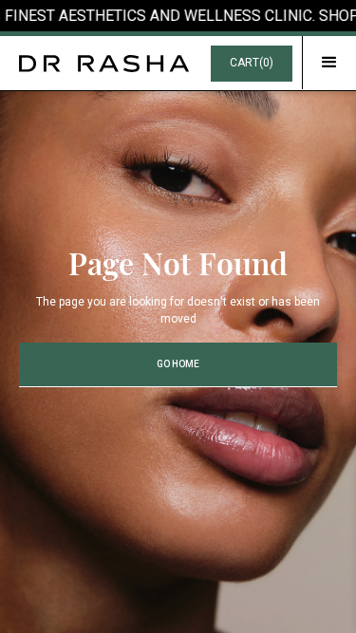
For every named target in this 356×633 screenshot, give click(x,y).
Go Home (178, 364)
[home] (95, 63)
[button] (329, 62)
